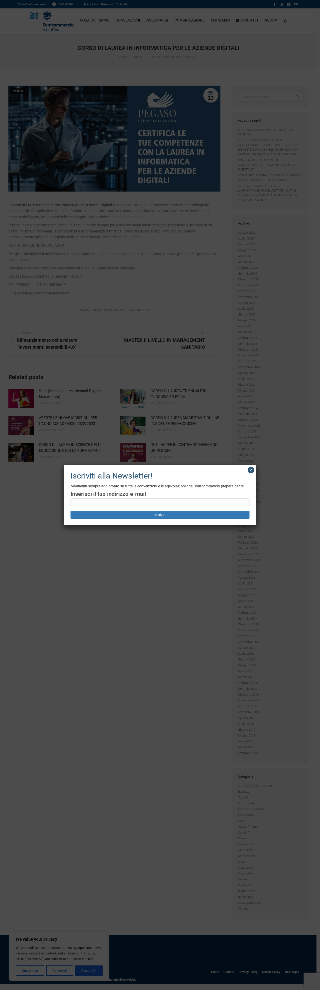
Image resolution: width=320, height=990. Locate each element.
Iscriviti (160, 515)
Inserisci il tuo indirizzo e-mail (108, 494)
